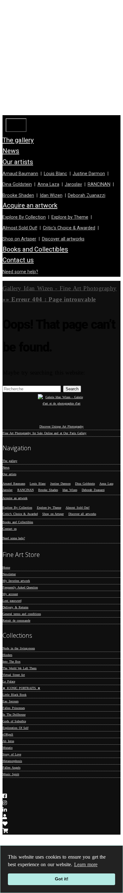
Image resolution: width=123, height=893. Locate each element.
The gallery (18, 140)
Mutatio (8, 747)
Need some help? (20, 272)
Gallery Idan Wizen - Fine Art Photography (60, 288)
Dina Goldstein (17, 184)
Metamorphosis (12, 761)
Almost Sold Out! (20, 228)
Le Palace (9, 681)
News (11, 151)
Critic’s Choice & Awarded (69, 228)
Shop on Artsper (19, 239)
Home (6, 567)
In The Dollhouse (14, 714)
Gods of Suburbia (14, 721)
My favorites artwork (16, 581)
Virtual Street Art (14, 675)
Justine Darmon (89, 173)
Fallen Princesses (14, 708)
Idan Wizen (51, 195)
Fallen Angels (11, 767)
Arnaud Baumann (20, 173)
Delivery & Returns (15, 607)
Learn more (86, 864)
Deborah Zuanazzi (86, 195)
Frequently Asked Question (20, 587)
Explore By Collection (24, 217)
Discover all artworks (63, 239)
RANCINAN (99, 184)
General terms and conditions (22, 614)
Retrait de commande (16, 620)
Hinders (7, 655)
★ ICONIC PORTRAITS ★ (21, 688)
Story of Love (12, 754)
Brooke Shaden (18, 195)
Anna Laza (48, 184)
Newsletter (9, 574)
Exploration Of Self (15, 728)
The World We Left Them (20, 668)
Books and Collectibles (35, 249)
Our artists (18, 162)
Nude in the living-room (19, 648)
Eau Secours (11, 701)
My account (10, 594)
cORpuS (8, 734)
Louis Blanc (55, 173)
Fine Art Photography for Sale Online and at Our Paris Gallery (44, 433)
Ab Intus (8, 741)
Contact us (18, 260)
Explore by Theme (69, 217)
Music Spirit (11, 774)
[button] (72, 389)
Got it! (61, 878)
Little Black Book (14, 694)
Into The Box (11, 661)
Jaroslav (73, 184)
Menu (16, 125)
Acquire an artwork (30, 205)
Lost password (12, 600)
